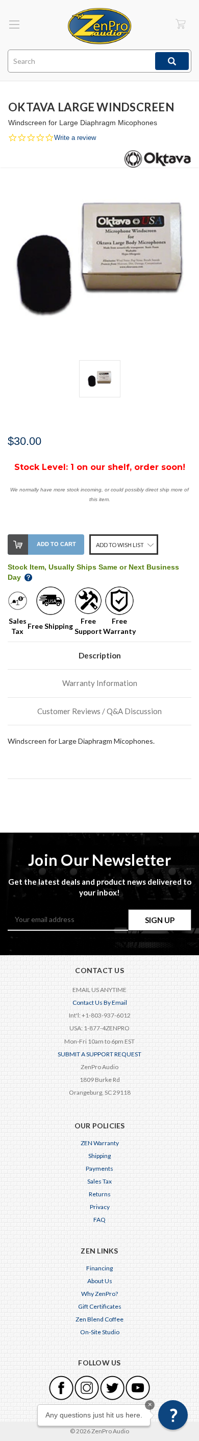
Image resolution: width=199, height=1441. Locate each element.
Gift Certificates (99, 1306)
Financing (99, 1268)
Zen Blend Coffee (99, 1319)
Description (100, 655)
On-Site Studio (99, 1332)
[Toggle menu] (14, 24)
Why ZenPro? (99, 1293)
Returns (100, 1194)
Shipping (99, 1156)
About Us (99, 1281)
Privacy (100, 1207)
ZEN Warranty (100, 1143)
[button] (173, 1415)
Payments (99, 1168)
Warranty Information (99, 683)
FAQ (99, 1219)
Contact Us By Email (99, 1002)
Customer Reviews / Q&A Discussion (99, 711)
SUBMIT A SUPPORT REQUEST (99, 1054)
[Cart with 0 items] (180, 23)
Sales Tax (99, 1181)
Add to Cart (56, 544)
